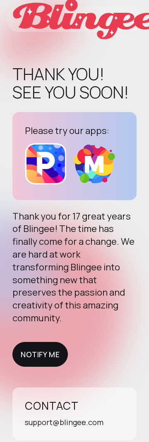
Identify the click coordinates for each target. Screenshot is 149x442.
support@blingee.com (64, 422)
